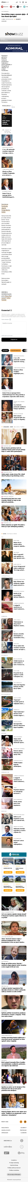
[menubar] (23, 2)
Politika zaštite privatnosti (14, 1167)
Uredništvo (14, 1160)
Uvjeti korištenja (14, 1165)
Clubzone (24, 1132)
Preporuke (23, 1130)
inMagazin (4, 1132)
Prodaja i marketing (14, 1162)
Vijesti (14, 6)
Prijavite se (14, 339)
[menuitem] (23, 2)
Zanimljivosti (5, 1130)
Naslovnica (5, 1127)
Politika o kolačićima (14, 1170)
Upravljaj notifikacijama (14, 1174)
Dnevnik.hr (6, 6)
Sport (20, 6)
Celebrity (24, 1127)
